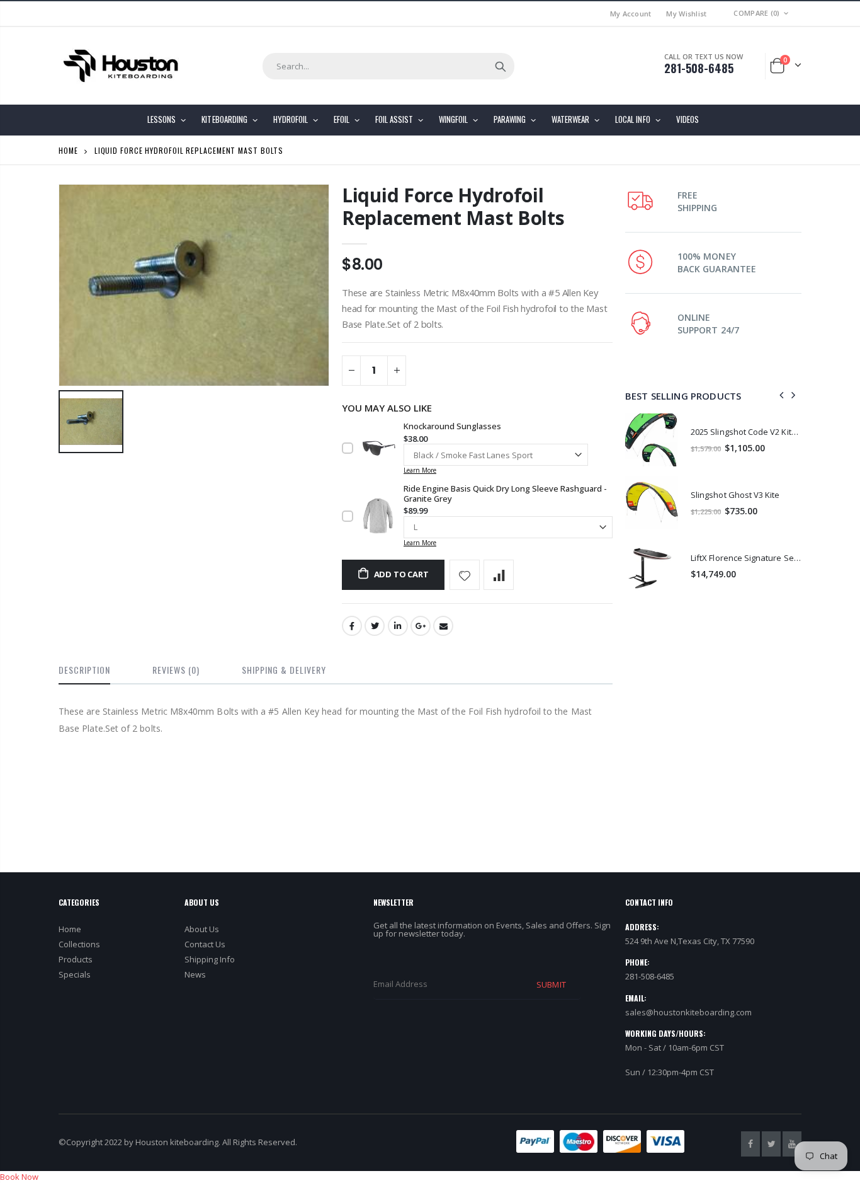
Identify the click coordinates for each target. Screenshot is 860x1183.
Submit (550, 984)
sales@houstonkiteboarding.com (688, 1012)
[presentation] (782, 395)
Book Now (19, 1176)
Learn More (420, 470)
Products (76, 959)
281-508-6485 (698, 68)
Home (68, 150)
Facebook (352, 626)
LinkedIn (398, 626)
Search (500, 66)
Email (443, 626)
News (195, 974)
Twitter (375, 626)
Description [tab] (84, 669)
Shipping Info (209, 959)
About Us (201, 929)
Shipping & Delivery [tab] (284, 669)
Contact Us (204, 944)
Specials (75, 974)
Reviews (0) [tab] (176, 669)
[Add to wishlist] (465, 575)
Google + (420, 626)
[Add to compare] (499, 575)
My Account (631, 13)
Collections (79, 944)
